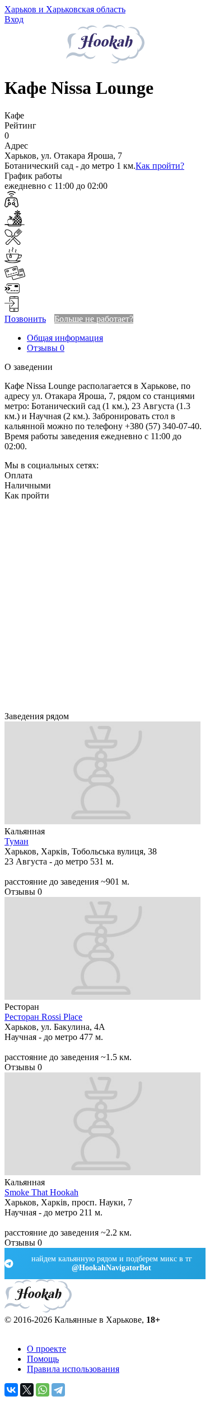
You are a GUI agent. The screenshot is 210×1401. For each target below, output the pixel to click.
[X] (27, 1390)
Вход (14, 19)
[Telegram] (58, 1390)
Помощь (43, 1359)
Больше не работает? (93, 319)
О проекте (46, 1348)
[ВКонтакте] (11, 1390)
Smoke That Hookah (41, 1192)
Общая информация (65, 338)
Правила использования (73, 1369)
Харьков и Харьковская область (64, 9)
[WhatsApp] (42, 1390)
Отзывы (45, 348)
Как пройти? (160, 165)
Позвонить (25, 319)
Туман (16, 841)
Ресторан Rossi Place (43, 1017)
